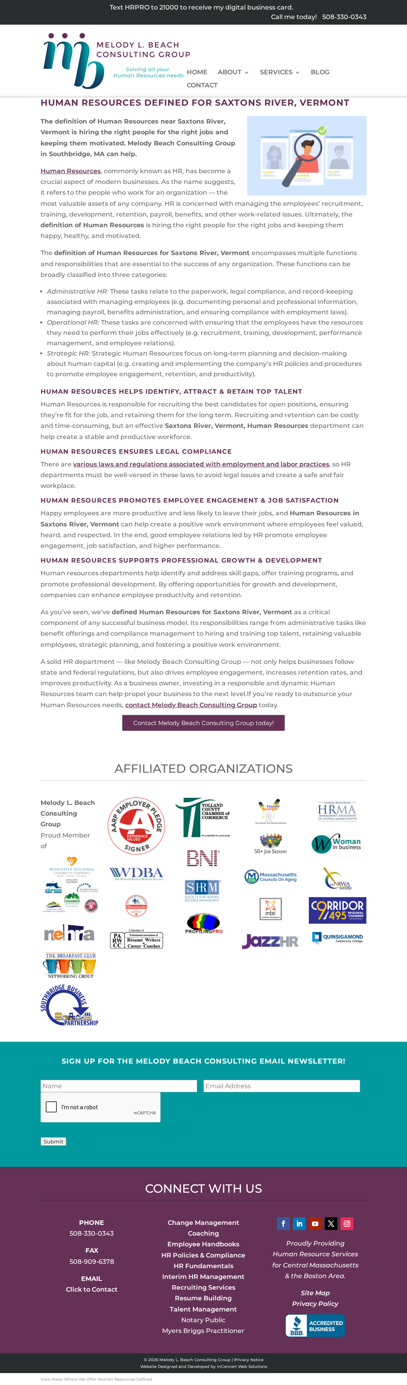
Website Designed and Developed (174, 1366)
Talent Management (203, 1309)
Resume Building (203, 1298)
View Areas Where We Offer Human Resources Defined (96, 1379)
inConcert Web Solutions (242, 1366)
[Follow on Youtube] (315, 1223)
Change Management (203, 1222)
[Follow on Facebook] (283, 1223)
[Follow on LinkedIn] (299, 1223)
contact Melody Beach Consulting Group (191, 705)
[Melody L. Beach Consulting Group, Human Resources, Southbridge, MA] (315, 1325)
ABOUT (230, 73)
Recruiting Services (203, 1287)
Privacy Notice (249, 1359)
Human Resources (71, 171)
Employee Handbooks (203, 1244)
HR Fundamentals (203, 1266)
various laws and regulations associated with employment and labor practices (201, 464)
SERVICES (276, 73)
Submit (53, 1141)
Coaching (203, 1233)
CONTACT (202, 86)
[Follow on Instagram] (347, 1223)
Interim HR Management (203, 1277)
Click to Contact (92, 1289)
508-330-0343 (344, 17)
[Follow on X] (331, 1223)
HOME (197, 73)
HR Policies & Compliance (203, 1255)
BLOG (320, 73)
